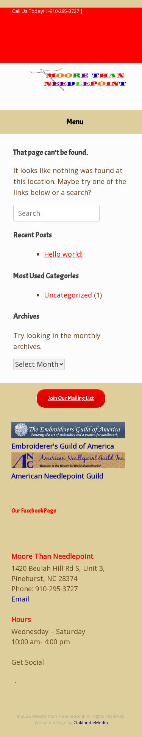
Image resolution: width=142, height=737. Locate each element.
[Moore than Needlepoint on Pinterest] (18, 680)
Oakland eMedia (90, 722)
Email (20, 598)
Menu (75, 121)
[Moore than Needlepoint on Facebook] (13, 680)
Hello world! (63, 254)
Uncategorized (68, 294)
